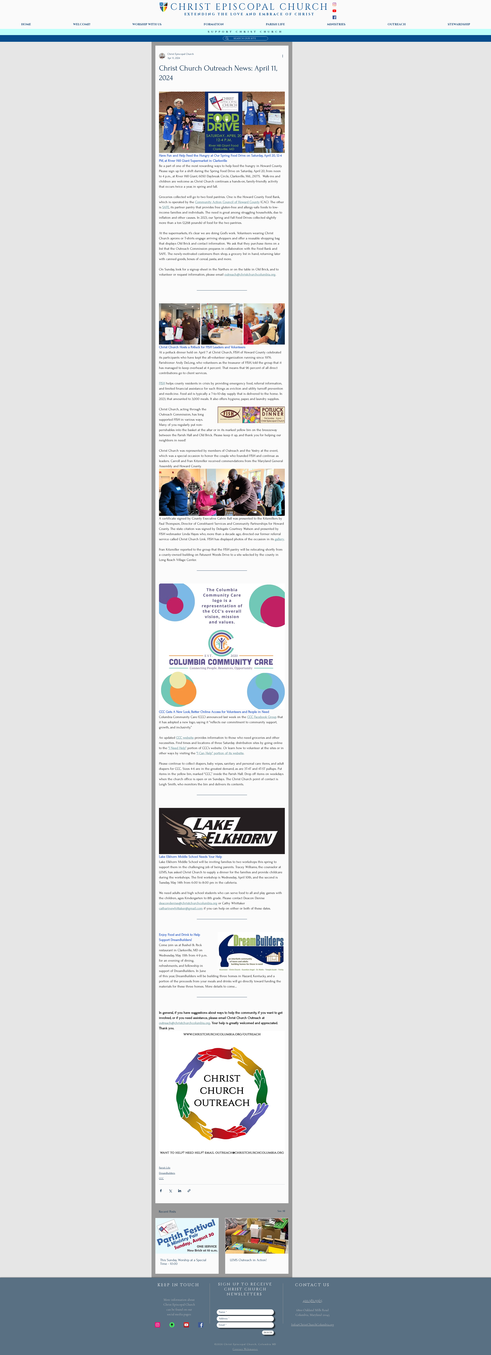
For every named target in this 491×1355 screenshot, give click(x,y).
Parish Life (164, 1167)
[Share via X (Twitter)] (170, 1190)
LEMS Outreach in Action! (248, 1260)
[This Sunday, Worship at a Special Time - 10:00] (187, 1236)
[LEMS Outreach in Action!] (256, 1236)
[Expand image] (179, 324)
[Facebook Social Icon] (200, 1324)
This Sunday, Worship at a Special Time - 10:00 (183, 1262)
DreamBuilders (167, 1173)
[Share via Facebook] (161, 1190)
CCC (161, 1178)
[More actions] (282, 56)
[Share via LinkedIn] (179, 1190)
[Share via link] (189, 1190)
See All (281, 1211)
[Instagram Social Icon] (157, 1324)
